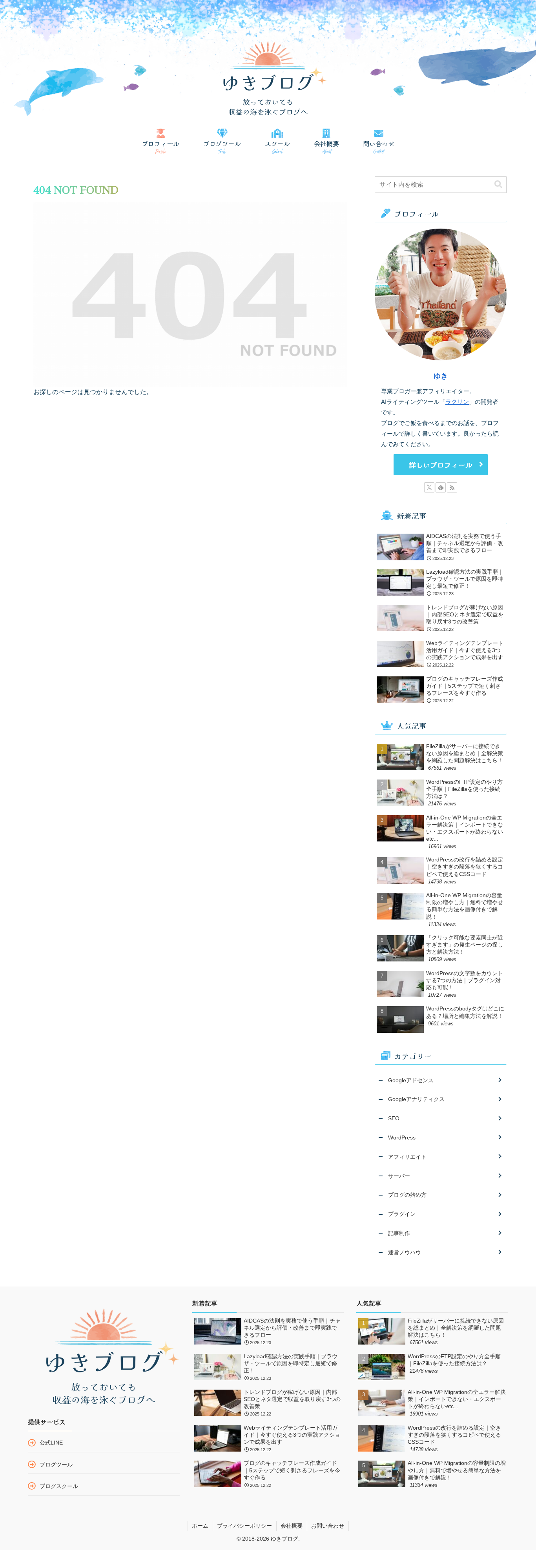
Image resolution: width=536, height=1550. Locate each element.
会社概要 (292, 1526)
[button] (498, 184)
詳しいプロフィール (440, 465)
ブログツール (56, 1464)
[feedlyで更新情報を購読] (441, 487)
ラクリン (457, 401)
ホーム (200, 1526)
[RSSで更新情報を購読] (452, 487)
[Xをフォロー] (429, 487)
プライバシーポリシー (244, 1526)
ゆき (441, 376)
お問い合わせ (327, 1526)
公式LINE (51, 1442)
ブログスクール (59, 1486)
